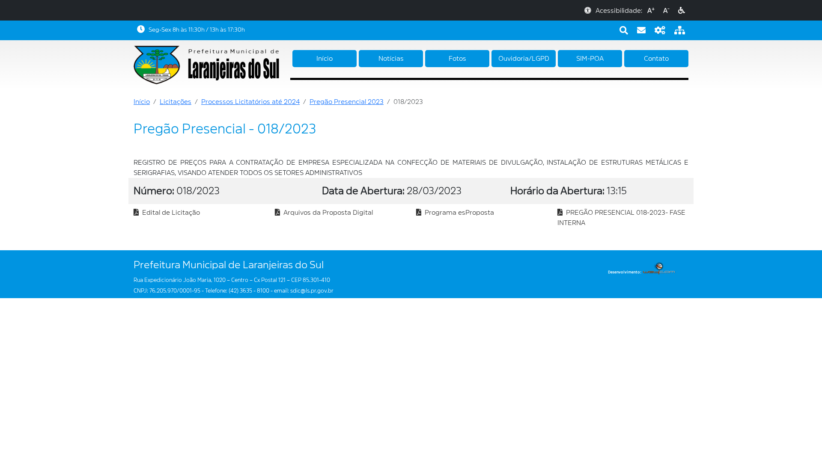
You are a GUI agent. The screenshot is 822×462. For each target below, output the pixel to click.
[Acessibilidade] (681, 10)
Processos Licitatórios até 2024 (250, 101)
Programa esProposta (457, 212)
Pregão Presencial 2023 (347, 101)
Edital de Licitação (169, 212)
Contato (656, 58)
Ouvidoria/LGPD (523, 58)
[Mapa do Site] (679, 30)
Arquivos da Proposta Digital (326, 212)
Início (324, 58)
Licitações (175, 101)
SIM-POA (590, 58)
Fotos (457, 58)
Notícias (391, 58)
